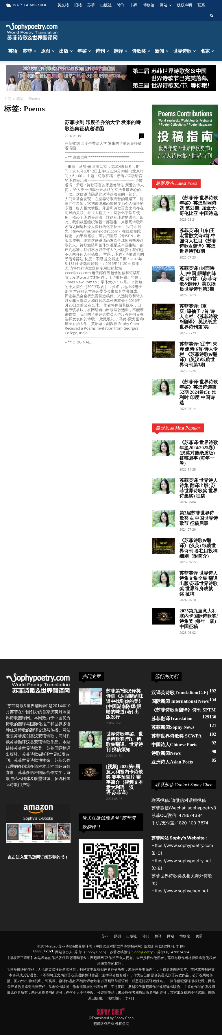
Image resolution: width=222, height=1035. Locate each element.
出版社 (106, 5)
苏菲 (91, 5)
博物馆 (148, 5)
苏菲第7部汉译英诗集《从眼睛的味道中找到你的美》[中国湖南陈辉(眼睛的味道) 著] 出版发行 (124, 703)
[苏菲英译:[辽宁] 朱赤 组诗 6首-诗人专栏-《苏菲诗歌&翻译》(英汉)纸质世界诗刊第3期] (163, 349)
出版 (64, 51)
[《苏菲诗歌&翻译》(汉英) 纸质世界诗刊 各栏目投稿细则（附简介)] (163, 546)
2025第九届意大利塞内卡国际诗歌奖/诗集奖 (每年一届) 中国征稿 (199, 618)
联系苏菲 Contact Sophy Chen (183, 784)
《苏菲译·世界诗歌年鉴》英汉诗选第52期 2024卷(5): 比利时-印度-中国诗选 (199, 392)
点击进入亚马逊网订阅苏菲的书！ (38, 857)
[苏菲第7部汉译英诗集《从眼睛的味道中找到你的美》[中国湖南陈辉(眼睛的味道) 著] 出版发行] (90, 696)
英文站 (63, 5)
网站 (163, 5)
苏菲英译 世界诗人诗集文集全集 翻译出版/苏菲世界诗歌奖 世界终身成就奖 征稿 (199, 583)
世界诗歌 (182, 51)
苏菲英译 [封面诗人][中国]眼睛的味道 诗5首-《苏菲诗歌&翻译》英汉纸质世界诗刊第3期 (198, 278)
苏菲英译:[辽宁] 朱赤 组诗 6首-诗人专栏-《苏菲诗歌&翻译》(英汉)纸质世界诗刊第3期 (199, 354)
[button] (212, 15)
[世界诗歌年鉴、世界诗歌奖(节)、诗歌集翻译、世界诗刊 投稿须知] (90, 739)
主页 (7, 98)
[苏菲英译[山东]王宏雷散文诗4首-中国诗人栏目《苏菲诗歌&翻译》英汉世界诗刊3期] (163, 236)
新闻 (159, 51)
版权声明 (184, 5)
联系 (201, 5)
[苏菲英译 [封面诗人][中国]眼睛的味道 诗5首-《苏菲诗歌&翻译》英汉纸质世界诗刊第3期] (163, 274)
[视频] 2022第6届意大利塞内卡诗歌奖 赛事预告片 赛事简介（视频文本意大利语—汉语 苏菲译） (124, 779)
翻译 (118, 51)
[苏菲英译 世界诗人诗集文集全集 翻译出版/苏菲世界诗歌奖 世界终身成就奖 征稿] (163, 579)
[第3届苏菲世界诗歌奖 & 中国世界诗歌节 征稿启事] (163, 518)
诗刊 (121, 5)
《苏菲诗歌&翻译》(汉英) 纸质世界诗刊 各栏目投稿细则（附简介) (199, 548)
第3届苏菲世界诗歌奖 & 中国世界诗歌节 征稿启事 (199, 518)
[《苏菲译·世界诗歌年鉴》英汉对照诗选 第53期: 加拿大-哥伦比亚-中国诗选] (163, 203)
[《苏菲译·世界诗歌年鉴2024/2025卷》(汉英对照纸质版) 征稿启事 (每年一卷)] (163, 448)
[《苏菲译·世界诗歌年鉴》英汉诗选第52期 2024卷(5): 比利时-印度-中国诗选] (163, 387)
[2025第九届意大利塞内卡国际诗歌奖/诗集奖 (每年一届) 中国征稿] (163, 616)
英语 (13, 51)
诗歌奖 (139, 51)
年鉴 (82, 51)
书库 (134, 5)
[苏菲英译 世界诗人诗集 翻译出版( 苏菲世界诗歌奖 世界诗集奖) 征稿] (163, 486)
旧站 (78, 5)
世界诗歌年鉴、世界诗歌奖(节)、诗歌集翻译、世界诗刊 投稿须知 (124, 741)
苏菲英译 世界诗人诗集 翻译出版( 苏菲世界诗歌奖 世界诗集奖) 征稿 (199, 488)
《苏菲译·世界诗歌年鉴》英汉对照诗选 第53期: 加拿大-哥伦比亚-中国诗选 (199, 205)
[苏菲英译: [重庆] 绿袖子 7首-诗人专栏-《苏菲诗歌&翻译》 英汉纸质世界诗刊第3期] (163, 312)
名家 (205, 51)
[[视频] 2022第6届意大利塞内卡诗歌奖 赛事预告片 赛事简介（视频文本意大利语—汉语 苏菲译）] (90, 772)
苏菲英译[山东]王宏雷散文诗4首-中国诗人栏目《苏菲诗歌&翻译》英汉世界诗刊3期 (198, 241)
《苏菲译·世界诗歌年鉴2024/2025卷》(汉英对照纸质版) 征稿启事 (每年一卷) (199, 453)
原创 (45, 51)
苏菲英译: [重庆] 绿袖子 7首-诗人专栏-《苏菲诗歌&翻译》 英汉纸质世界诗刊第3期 (199, 316)
